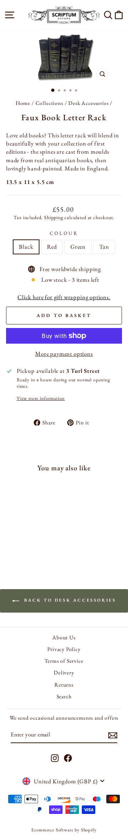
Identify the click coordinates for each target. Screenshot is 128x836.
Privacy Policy (64, 649)
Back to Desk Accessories (69, 600)
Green (78, 246)
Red (52, 246)
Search (64, 696)
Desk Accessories (88, 103)
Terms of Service (63, 661)
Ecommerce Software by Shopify (63, 830)
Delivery (64, 672)
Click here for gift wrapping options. (64, 297)
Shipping (53, 217)
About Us (64, 637)
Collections (49, 103)
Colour (64, 233)
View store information (41, 398)
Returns (64, 684)
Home (23, 103)
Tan (104, 246)
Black (26, 246)
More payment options (64, 354)
